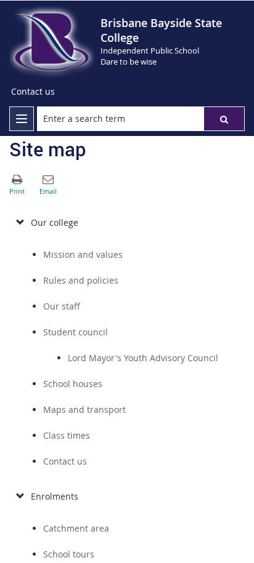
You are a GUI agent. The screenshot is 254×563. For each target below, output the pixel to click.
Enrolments (54, 496)
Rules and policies (80, 280)
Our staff (61, 306)
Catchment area (76, 528)
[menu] (21, 118)
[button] (224, 118)
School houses (72, 383)
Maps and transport (84, 409)
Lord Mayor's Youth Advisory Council (143, 358)
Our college (54, 222)
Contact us (65, 461)
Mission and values (83, 254)
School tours (68, 554)
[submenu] (20, 223)
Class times (66, 435)
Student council (75, 332)
